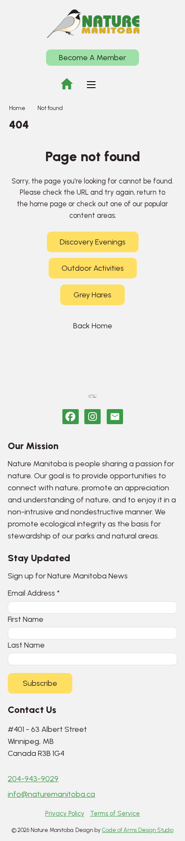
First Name (25, 619)
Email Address (34, 592)
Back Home (92, 325)
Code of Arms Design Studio (137, 830)
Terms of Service (115, 813)
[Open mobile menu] (91, 84)
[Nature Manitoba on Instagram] (92, 416)
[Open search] (117, 84)
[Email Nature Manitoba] (115, 416)
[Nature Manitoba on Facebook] (70, 416)
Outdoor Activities (93, 268)
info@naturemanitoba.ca (51, 794)
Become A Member (92, 57)
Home (17, 108)
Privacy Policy (64, 813)
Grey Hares (92, 295)
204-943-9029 (33, 778)
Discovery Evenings (93, 242)
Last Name (26, 644)
